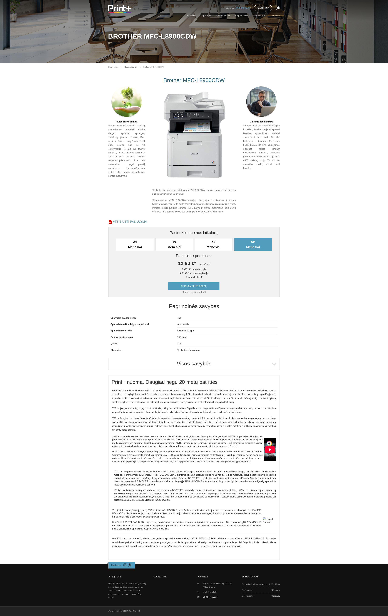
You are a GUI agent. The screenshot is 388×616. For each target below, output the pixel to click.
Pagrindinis (191, 15)
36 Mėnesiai (174, 244)
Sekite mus (116, 565)
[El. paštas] (278, 8)
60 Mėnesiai (253, 244)
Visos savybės (194, 363)
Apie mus (206, 15)
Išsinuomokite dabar (194, 286)
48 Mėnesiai (214, 244)
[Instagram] (125, 565)
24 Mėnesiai (135, 244)
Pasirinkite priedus (192, 255)
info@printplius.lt (210, 597)
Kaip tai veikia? (242, 15)
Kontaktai (275, 15)
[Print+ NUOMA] (119, 8)
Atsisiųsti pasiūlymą (129, 221)
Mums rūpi (260, 15)
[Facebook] (129, 565)
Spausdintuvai (223, 15)
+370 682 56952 (242, 8)
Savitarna (263, 8)
